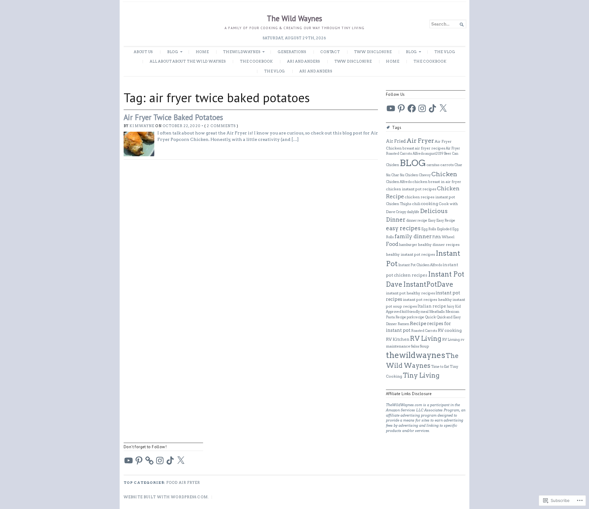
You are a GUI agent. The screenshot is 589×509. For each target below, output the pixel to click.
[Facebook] (412, 108)
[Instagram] (422, 108)
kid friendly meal (415, 312)
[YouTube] (391, 108)
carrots (447, 164)
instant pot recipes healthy (427, 299)
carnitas (433, 165)
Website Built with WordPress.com (166, 497)
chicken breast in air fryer (436, 181)
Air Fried (396, 141)
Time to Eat (440, 367)
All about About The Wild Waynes (187, 61)
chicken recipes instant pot (430, 197)
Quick (430, 317)
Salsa (415, 346)
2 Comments (221, 126)
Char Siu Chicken (404, 175)
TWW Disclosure (372, 52)
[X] (443, 108)
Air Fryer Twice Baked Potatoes (173, 117)
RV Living (425, 338)
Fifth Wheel (443, 237)
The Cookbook (256, 61)
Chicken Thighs (398, 204)
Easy (432, 221)
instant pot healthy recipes (410, 293)
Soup (424, 346)
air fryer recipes (430, 148)
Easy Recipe (445, 221)
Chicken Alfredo (399, 182)
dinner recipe (416, 221)
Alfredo (419, 154)
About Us (143, 52)
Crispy (401, 212)
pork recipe (415, 317)
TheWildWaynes (241, 52)
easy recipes (403, 228)
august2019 (434, 154)
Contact (330, 52)
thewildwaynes (415, 355)
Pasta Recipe (396, 317)
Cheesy (425, 175)
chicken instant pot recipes (411, 189)
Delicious (434, 211)
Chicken (444, 174)
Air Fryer (420, 140)
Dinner (396, 219)
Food (392, 244)
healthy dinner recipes (439, 244)
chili (416, 203)
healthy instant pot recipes (410, 254)
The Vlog (444, 52)
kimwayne (141, 126)
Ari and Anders (303, 61)
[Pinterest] (401, 108)
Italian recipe (432, 306)
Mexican (452, 312)
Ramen (403, 324)
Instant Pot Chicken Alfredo (420, 265)
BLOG (172, 52)
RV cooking (450, 330)
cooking (429, 203)
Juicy (450, 307)
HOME (202, 52)
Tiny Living (421, 375)
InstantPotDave (428, 284)
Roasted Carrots (424, 331)
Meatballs (437, 312)
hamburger (408, 245)
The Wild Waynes (294, 18)
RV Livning (451, 340)
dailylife (413, 212)
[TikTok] (432, 108)
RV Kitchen (398, 339)
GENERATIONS (292, 52)
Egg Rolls (428, 229)
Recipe (418, 323)
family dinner (413, 236)
